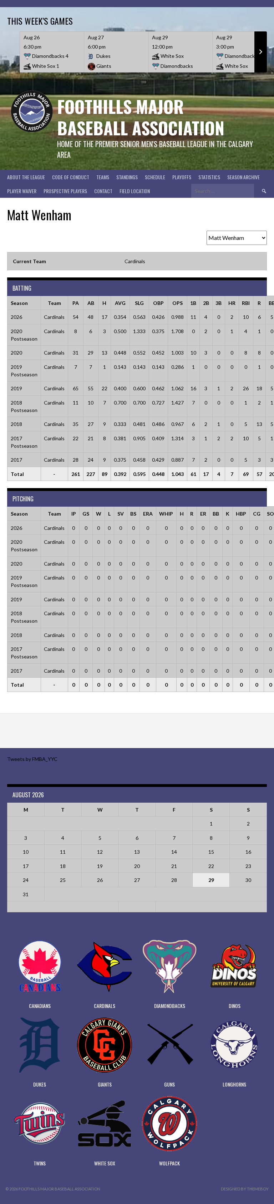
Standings (127, 177)
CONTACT (103, 191)
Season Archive (243, 177)
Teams (102, 177)
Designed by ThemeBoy (245, 1189)
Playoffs (181, 177)
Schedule (155, 177)
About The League (26, 177)
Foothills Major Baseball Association (140, 117)
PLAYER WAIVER (21, 191)
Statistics (209, 177)
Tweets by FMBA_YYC (32, 759)
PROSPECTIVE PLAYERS (65, 191)
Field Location (135, 191)
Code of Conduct (70, 177)
